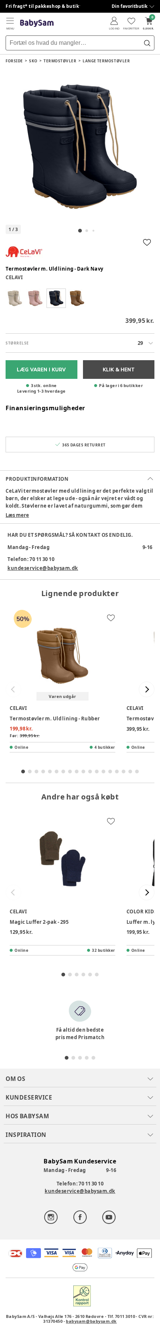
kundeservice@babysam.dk (42, 568)
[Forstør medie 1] (80, 146)
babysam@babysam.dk (91, 1321)
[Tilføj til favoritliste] (147, 242)
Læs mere (17, 515)
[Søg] (147, 43)
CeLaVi (14, 277)
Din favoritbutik (129, 6)
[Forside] (37, 23)
